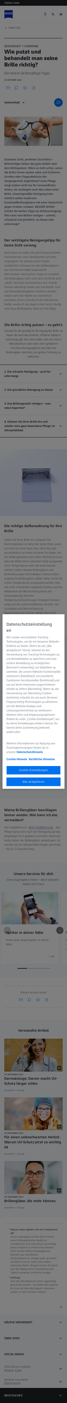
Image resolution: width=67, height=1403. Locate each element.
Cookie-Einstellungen (33, 770)
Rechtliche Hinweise (42, 759)
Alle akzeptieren (33, 781)
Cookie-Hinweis (16, 759)
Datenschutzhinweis (30, 752)
